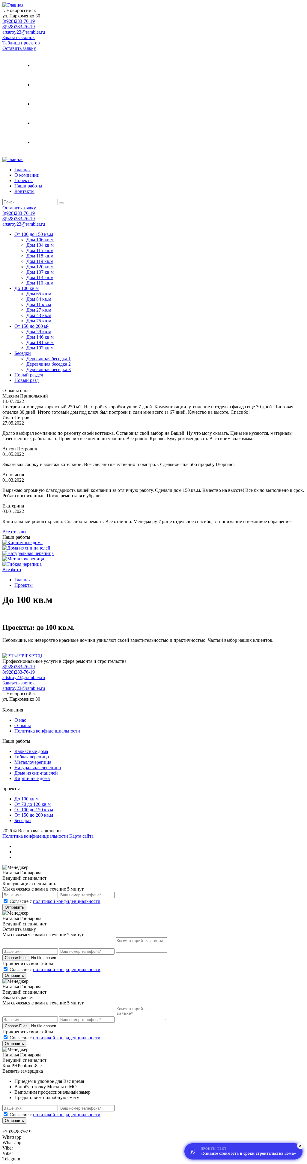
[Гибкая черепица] (22, 564)
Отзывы (22, 725)
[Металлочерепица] (23, 558)
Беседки (22, 353)
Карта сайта (81, 836)
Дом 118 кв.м (39, 255)
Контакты (57, 142)
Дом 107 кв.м (40, 272)
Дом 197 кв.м (40, 347)
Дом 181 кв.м (40, 342)
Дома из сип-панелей (36, 772)
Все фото (11, 569)
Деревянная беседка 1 (48, 358)
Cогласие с (55, 901)
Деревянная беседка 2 (48, 364)
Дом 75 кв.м (38, 320)
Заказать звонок (18, 37)
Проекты (55, 103)
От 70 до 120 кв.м (32, 804)
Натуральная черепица (37, 767)
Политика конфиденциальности (47, 730)
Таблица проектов (21, 42)
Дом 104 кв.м (40, 245)
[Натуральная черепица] (28, 553)
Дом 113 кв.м (39, 277)
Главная (55, 65)
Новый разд (26, 380)
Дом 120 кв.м (40, 266)
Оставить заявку (19, 48)
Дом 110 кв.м (39, 282)
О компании (60, 84)
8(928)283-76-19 (18, 21)
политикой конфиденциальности (66, 901)
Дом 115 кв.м (39, 250)
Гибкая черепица (31, 756)
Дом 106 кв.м (40, 239)
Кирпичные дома (32, 778)
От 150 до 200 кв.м (33, 815)
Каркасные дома (31, 751)
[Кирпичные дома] (22, 542)
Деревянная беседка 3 (48, 369)
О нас (20, 720)
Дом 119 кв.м (39, 261)
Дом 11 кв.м (38, 304)
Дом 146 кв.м (40, 337)
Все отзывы (14, 531)
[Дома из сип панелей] (26, 547)
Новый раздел (28, 374)
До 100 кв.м (26, 288)
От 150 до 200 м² (31, 326)
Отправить (14, 907)
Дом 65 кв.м (38, 293)
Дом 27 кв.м (38, 309)
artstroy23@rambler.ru (23, 32)
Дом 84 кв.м (38, 299)
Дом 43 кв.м (38, 315)
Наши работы (62, 123)
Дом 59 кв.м (38, 331)
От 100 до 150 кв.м (33, 234)
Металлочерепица (32, 762)
